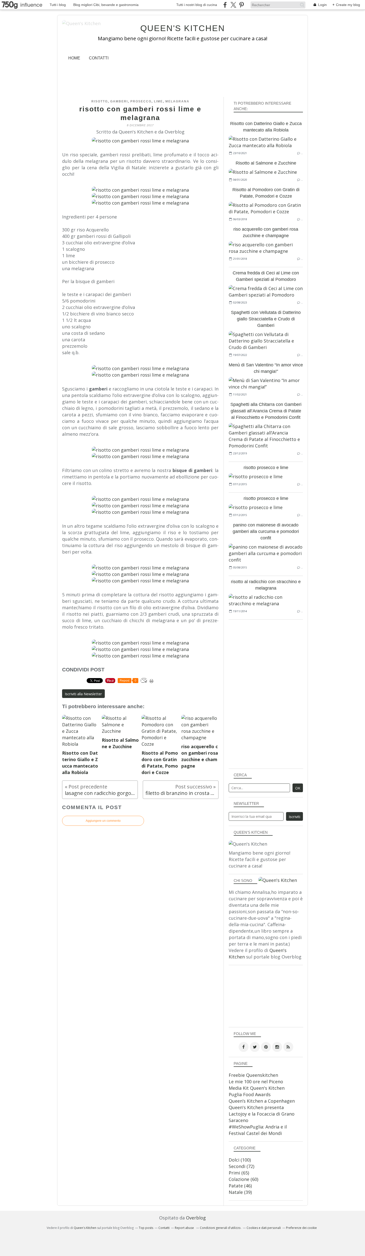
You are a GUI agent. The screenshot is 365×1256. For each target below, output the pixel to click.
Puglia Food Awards (250, 1094)
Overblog (196, 1218)
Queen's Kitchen (182, 28)
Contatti (99, 58)
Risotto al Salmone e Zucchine (266, 163)
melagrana (177, 101)
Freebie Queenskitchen (253, 1075)
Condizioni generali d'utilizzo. (220, 1228)
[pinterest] (241, 5)
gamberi (119, 101)
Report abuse (185, 1228)
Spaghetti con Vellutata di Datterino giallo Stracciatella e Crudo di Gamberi (266, 319)
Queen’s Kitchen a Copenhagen (262, 1101)
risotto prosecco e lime (266, 467)
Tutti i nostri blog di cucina (196, 5)
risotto (99, 101)
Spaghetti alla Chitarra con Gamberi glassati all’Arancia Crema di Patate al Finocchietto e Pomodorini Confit (265, 411)
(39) (240, 1192)
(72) (241, 1166)
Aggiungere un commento (103, 821)
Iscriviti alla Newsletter (83, 693)
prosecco (140, 101)
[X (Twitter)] (233, 5)
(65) (239, 1173)
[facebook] (225, 5)
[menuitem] (74, 58)
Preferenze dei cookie (301, 1228)
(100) (240, 1160)
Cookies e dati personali (264, 1228)
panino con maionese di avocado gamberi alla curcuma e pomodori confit (266, 531)
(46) (240, 1186)
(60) (243, 1179)
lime (158, 101)
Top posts (146, 1228)
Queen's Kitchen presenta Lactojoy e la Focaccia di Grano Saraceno (261, 1113)
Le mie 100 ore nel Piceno (256, 1081)
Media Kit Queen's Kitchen (257, 1088)
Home (74, 58)
